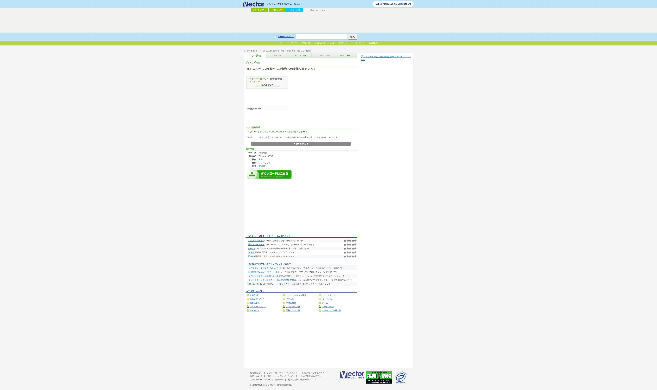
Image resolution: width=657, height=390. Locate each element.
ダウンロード (256, 51)
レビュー (277, 55)
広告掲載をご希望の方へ (313, 373)
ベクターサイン (295, 10)
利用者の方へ (256, 373)
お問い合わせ (256, 376)
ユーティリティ (329, 295)
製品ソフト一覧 (293, 310)
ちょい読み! (309, 10)
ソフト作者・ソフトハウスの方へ (282, 373)
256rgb (251, 256)
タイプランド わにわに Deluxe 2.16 (264, 268)
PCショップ (277, 10)
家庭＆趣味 (255, 303)
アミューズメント (258, 306)
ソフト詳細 (255, 55)
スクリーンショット (323, 55)
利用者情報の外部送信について (302, 379)
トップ (246, 51)
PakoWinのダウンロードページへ (269, 174)
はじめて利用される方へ (310, 376)
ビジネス (290, 299)
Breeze (262, 166)
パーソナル (327, 299)
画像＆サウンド (257, 299)
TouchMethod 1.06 (256, 284)
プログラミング (293, 306)
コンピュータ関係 (304, 51)
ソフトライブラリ (259, 10)
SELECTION (321, 10)
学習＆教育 (291, 51)
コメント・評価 (300, 55)
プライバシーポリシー (260, 379)
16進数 (251, 252)
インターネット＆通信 (296, 295)
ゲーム (325, 303)
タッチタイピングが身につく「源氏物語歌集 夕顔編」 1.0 (274, 280)
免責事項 (279, 379)
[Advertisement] (274, 208)
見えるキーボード (256, 244)
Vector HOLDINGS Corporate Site (395, 4)
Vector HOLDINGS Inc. (262, 385)
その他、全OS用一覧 (331, 310)
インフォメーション (285, 376)
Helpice (251, 248)
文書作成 (254, 295)
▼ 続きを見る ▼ (301, 144)
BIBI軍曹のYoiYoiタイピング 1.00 (263, 272)
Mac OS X (254, 310)
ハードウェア (328, 306)
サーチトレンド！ (286, 36)
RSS (269, 376)
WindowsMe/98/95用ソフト (274, 51)
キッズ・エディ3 (256, 240)
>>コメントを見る (267, 85)
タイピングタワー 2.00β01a (261, 276)
